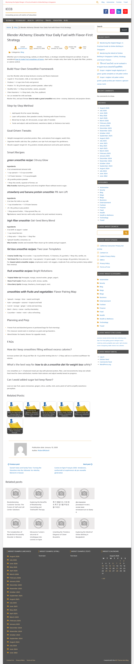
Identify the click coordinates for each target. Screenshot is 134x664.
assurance (99, 338)
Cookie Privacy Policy (107, 256)
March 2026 (104, 121)
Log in (102, 357)
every (124, 338)
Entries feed (104, 359)
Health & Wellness (107, 215)
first (101, 340)
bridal (112, 338)
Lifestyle (39, 20)
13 (113, 566)
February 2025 (105, 153)
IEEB (9, 9)
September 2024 (106, 166)
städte (109, 345)
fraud (104, 340)
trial (118, 345)
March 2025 (104, 151)
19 (110, 568)
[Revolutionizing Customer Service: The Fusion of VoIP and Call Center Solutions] (16, 493)
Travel (126, 2)
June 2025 (103, 143)
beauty (102, 190)
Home (9, 27)
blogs (102, 195)
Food (102, 210)
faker (98, 340)
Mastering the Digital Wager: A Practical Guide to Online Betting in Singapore (31, 2)
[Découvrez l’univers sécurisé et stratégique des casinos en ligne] (38, 523)
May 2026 (103, 116)
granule (112, 340)
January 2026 (105, 126)
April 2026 (103, 118)
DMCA (102, 260)
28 (117, 571)
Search (99, 26)
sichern (99, 345)
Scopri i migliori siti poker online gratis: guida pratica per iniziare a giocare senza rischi (112, 80)
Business (9, 20)
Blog (103, 2)
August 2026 (104, 108)
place (114, 343)
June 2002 (103, 176)
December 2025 (106, 128)
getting (108, 340)
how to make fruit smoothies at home (29, 59)
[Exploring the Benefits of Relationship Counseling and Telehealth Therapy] (38, 493)
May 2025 (103, 146)
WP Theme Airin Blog (122, 660)
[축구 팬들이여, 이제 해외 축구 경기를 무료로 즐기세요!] (61, 493)
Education (57, 20)
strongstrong (104, 345)
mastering (99, 343)
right (120, 343)
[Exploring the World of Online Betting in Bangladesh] (84, 523)
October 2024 (105, 163)
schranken (124, 343)
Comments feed (106, 362)
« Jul (103, 578)
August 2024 (104, 168)
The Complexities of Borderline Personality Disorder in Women (15, 534)
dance (116, 338)
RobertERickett (22, 48)
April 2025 (103, 148)
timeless (114, 345)
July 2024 (103, 171)
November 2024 (106, 161)
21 (117, 568)
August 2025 (104, 138)
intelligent (116, 340)
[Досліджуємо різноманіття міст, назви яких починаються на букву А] (84, 493)
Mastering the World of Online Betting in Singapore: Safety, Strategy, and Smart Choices (111, 56)
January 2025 (105, 156)
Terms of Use (105, 267)
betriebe (109, 338)
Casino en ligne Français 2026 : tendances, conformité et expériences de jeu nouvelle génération (70, 470)
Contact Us (104, 253)
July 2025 (103, 141)
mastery (105, 343)
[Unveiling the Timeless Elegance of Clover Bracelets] (61, 523)
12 (110, 566)
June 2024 (103, 173)
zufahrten (121, 345)
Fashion (119, 2)
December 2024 (106, 158)
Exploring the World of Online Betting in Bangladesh (84, 534)
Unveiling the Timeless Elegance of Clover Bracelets (61, 534)
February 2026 (105, 123)
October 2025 (105, 133)
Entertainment (105, 203)
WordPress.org (105, 364)
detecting (120, 338)
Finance (103, 208)
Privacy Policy (105, 263)
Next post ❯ (87, 464)
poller (117, 343)
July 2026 (103, 111)
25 (106, 571)
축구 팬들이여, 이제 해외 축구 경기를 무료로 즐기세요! (61, 504)
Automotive (110, 2)
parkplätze (110, 343)
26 (110, 571)
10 (103, 566)
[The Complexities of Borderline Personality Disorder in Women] (16, 523)
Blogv (102, 197)
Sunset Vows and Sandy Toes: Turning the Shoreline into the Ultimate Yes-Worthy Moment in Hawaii (25, 470)
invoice (121, 340)
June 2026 (103, 113)
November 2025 (106, 131)
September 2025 (106, 136)
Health (31, 20)
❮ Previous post (14, 464)
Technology (20, 20)
